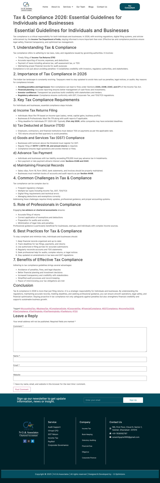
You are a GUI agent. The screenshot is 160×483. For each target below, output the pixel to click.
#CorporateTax (74, 308)
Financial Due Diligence (87, 449)
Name (16, 356)
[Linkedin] (32, 441)
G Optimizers (119, 474)
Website (16, 375)
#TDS (75, 311)
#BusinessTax (42, 308)
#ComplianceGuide (57, 308)
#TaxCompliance (20, 311)
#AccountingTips (27, 308)
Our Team (80, 7)
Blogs (91, 7)
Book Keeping (87, 434)
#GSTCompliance (110, 308)
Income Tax (86, 428)
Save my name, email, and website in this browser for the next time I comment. (50, 384)
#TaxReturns (66, 311)
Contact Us (102, 7)
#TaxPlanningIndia (51, 311)
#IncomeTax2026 (126, 308)
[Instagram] (28, 441)
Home (45, 7)
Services (67, 7)
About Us (55, 7)
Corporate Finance (89, 458)
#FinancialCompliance (91, 308)
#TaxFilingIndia (35, 311)
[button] (68, 6)
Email (16, 365)
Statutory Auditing (89, 440)
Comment (18, 326)
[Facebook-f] (24, 441)
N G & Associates (61, 474)
